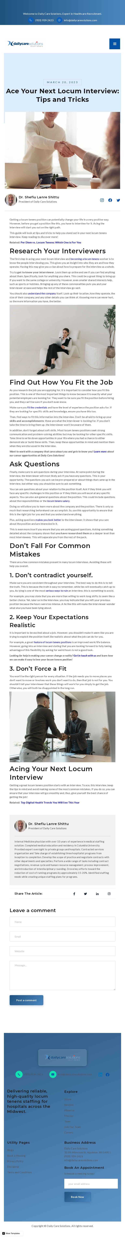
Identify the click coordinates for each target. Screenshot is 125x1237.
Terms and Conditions (19, 1172)
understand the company (42, 293)
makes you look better (48, 519)
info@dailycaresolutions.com (80, 20)
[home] (25, 44)
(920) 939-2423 (44, 20)
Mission (68, 1115)
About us (69, 1110)
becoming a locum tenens (84, 258)
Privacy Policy (15, 1161)
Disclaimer (13, 1166)
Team (67, 1121)
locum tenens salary (58, 500)
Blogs (10, 1150)
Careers (68, 1132)
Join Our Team (72, 1126)
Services (69, 1104)
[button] (114, 43)
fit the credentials (37, 407)
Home (67, 1099)
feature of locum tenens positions (52, 642)
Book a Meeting (16, 1155)
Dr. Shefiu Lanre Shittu (39, 197)
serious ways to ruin (57, 590)
